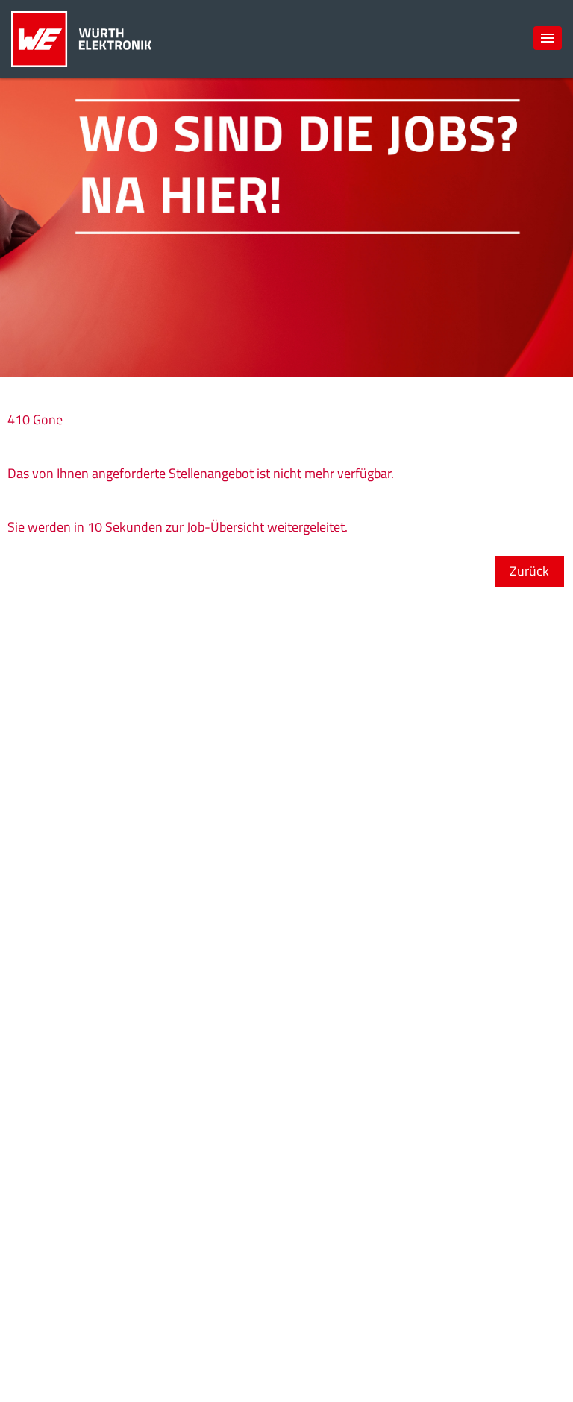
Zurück (529, 571)
